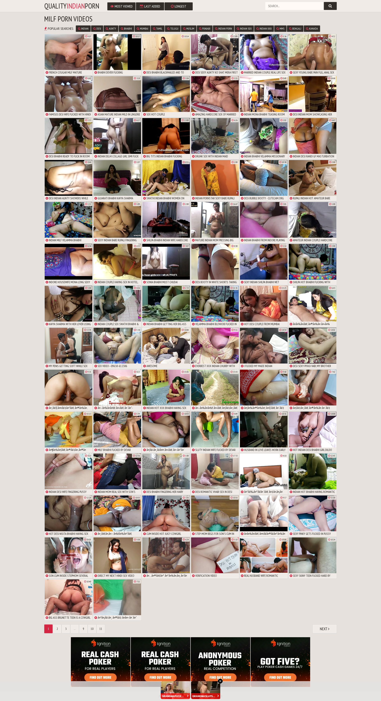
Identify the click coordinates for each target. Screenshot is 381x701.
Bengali (296, 28)
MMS (281, 28)
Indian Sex (245, 28)
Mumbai (143, 28)
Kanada (313, 28)
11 (100, 629)
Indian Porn (225, 28)
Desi (98, 28)
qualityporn (71, 6)
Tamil (159, 28)
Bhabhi (127, 28)
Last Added (151, 6)
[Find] (330, 6)
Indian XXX (265, 28)
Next (324, 628)
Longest (180, 6)
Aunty (112, 28)
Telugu (174, 28)
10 (92, 629)
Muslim (190, 28)
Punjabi (206, 28)
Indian (85, 28)
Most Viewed (123, 6)
